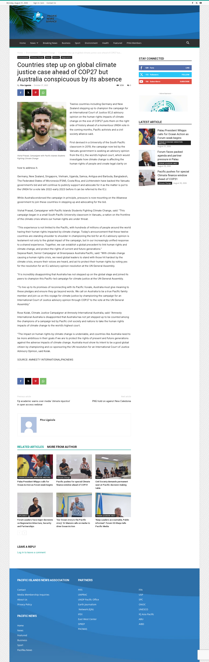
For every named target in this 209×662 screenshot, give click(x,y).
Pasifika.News (24, 650)
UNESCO (143, 609)
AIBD (141, 624)
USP (141, 594)
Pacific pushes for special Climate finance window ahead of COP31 (173, 175)
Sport (77, 42)
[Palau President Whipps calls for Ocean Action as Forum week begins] (35, 466)
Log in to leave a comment (31, 552)
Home (23, 42)
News (33, 42)
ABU (141, 619)
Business (66, 42)
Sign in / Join (38, 3)
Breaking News (50, 42)
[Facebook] (192, 3)
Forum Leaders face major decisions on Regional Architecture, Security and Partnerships (35, 523)
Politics (56, 57)
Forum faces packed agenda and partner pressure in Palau (170, 155)
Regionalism (66, 57)
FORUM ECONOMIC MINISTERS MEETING (34, 477)
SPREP (81, 624)
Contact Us (51, 3)
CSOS (98, 477)
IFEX (80, 614)
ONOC (142, 604)
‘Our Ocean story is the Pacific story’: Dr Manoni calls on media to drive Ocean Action (73, 523)
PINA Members (134, 42)
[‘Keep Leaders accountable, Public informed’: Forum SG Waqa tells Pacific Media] (113, 505)
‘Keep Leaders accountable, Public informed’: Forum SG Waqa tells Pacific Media (112, 523)
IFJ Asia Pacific (146, 614)
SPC (141, 599)
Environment (91, 42)
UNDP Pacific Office (88, 599)
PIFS (80, 589)
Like (187, 67)
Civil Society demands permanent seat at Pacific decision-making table (111, 484)
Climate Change (48, 52)
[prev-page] (19, 533)
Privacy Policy (24, 604)
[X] (196, 3)
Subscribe (184, 81)
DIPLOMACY (23, 516)
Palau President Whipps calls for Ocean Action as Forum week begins (173, 134)
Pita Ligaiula (25, 85)
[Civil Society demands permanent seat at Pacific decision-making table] (113, 466)
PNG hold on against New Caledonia (111, 401)
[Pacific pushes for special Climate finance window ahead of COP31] (74, 466)
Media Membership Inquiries (33, 594)
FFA (141, 589)
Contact (21, 589)
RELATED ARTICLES (30, 447)
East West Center (87, 619)
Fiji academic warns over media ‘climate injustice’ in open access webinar (43, 403)
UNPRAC (82, 594)
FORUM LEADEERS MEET (105, 516)
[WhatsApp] (43, 92)
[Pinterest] (35, 92)
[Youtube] (200, 3)
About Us (22, 599)
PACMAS (82, 628)
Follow (185, 74)
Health (105, 42)
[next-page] (25, 533)
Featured (117, 42)
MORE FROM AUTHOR (62, 447)
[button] (188, 43)
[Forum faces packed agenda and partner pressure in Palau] (147, 158)
